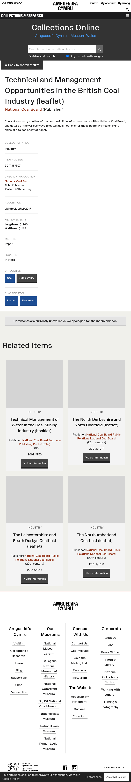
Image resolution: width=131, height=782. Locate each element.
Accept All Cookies (116, 777)
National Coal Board (23, 109)
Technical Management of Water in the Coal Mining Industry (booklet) (34, 425)
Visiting (18, 643)
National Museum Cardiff (49, 648)
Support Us (19, 677)
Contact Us (80, 643)
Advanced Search (43, 56)
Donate (93, 3)
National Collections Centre (110, 677)
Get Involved (80, 650)
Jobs (110, 645)
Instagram (79, 677)
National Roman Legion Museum (49, 743)
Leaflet (11, 300)
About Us (110, 637)
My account (108, 3)
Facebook (79, 670)
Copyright (79, 716)
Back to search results (23, 65)
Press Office (110, 652)
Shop (18, 685)
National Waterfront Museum (49, 688)
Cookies (79, 709)
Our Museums (10, 2)
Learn (19, 663)
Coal (9, 277)
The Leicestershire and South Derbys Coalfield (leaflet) (34, 540)
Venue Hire (19, 692)
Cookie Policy (11, 778)
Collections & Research (22, 15)
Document (28, 300)
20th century (26, 277)
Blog (19, 670)
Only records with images (86, 56)
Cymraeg (124, 3)
